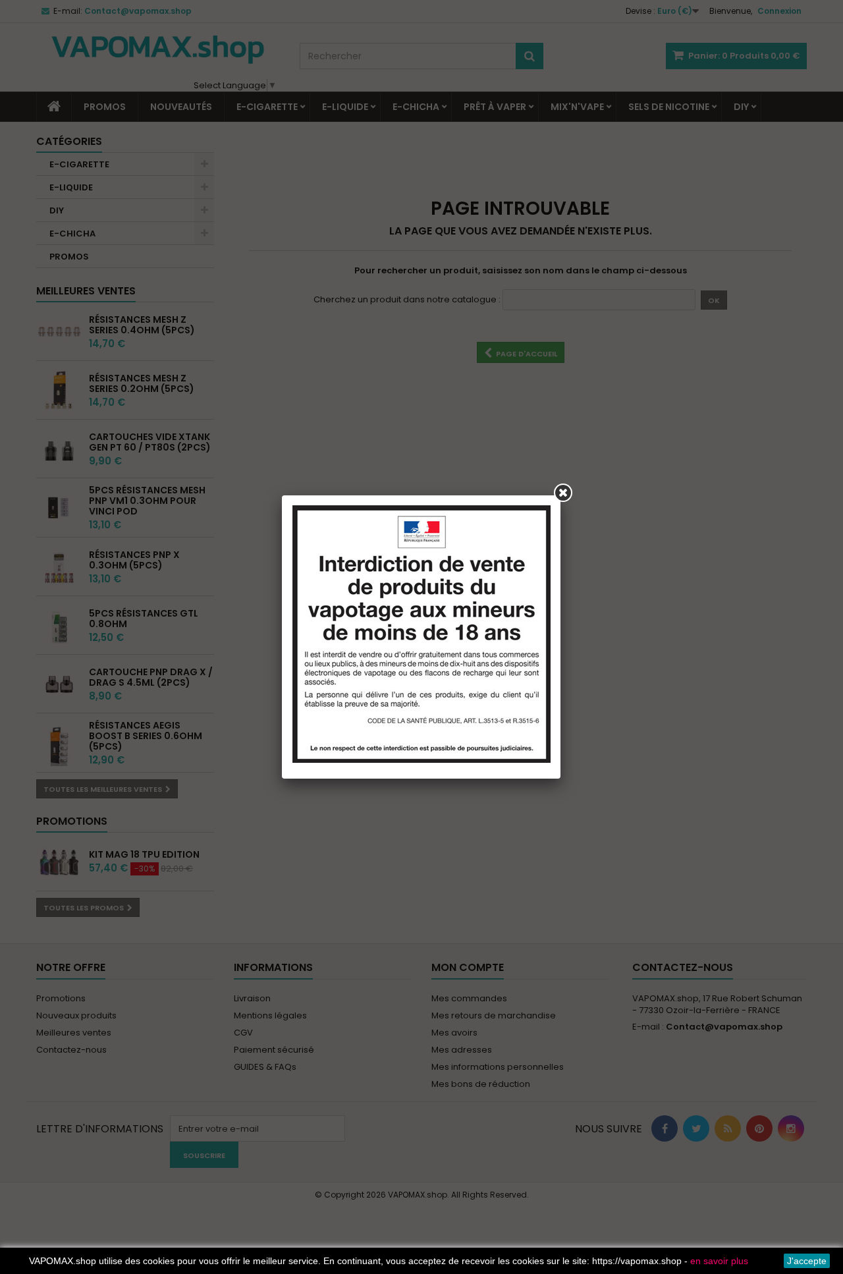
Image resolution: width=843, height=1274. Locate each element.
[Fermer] (563, 493)
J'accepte (807, 1261)
